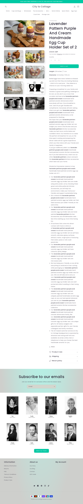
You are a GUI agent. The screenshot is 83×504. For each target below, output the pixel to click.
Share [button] (53, 347)
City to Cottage (38, 499)
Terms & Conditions (10, 474)
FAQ (5, 471)
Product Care (8, 480)
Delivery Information (10, 466)
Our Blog (32, 468)
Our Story (33, 466)
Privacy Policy (8, 477)
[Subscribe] (54, 386)
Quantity (51, 57)
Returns (6, 468)
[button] (6, 6)
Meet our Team (41, 451)
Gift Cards (33, 474)
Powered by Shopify (47, 499)
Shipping (59, 54)
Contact (32, 471)
